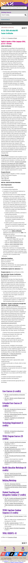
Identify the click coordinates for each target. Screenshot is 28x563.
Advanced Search (5, 19)
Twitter (16, 554)
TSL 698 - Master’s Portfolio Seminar (14, 516)
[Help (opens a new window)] (26, 28)
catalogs (6, 561)
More (25, 2)
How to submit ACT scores (16, 242)
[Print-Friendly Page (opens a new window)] (24, 28)
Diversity (20, 557)
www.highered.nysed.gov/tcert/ (9, 323)
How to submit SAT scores (16, 240)
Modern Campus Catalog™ (17, 562)
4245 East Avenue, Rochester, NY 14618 (5, 549)
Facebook (7, 554)
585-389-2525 (14, 549)
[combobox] (14, 7)
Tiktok (11, 554)
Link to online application (7, 187)
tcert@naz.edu (4, 353)
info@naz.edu (23, 549)
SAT (6, 240)
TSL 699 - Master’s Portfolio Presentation (15, 528)
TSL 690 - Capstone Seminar (12, 523)
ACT (6, 242)
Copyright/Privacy (15, 557)
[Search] (25, 14)
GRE (6, 235)
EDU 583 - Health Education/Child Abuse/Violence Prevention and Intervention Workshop (16, 475)
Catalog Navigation (7, 23)
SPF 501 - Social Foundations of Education (15, 394)
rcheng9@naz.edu (5, 180)
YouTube (20, 554)
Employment (9, 558)
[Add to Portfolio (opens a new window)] (22, 28)
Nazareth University (7, 3)
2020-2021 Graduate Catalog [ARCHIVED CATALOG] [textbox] (14, 8)
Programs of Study (12, 38)
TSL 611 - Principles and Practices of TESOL (15, 455)
